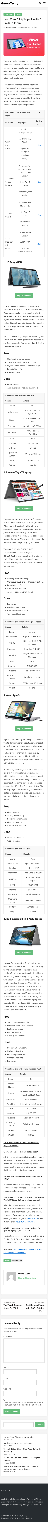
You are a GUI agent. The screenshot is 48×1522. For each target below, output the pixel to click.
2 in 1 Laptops (8, 14)
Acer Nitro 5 (32, 1218)
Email (6, 1378)
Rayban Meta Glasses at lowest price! (18, 1437)
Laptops (18, 14)
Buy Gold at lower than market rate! (18, 1443)
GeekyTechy (9, 3)
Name (6, 1367)
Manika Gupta (11, 27)
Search (40, 1425)
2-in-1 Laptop (17, 1261)
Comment (8, 1336)
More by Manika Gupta (27, 1278)
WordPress (15, 1518)
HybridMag (28, 1518)
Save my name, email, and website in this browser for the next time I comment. (23, 1404)
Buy (39, 145)
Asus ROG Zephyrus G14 (27, 1222)
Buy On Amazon (24, 295)
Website (7, 1389)
